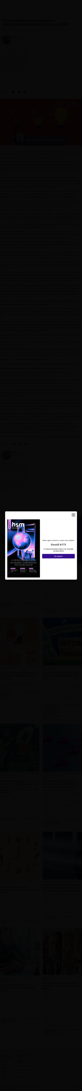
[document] (41, 545)
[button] (73, 515)
